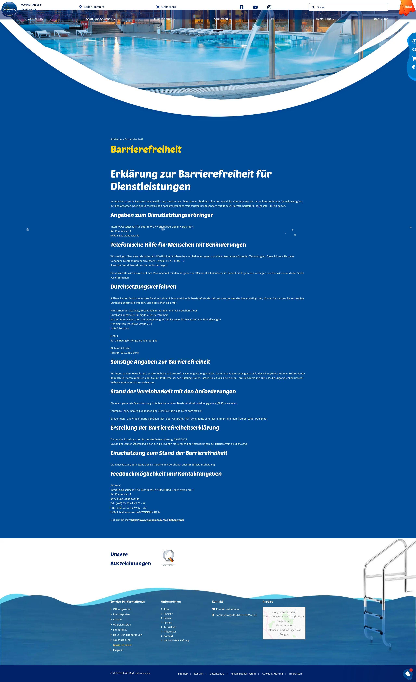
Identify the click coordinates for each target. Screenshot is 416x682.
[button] (388, 649)
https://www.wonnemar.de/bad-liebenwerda (157, 519)
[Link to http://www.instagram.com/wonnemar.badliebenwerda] (269, 7)
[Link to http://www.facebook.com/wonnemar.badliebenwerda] (241, 7)
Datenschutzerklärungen (282, 629)
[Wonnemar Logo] (9, 2)
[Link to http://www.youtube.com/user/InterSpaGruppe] (255, 7)
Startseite (116, 139)
